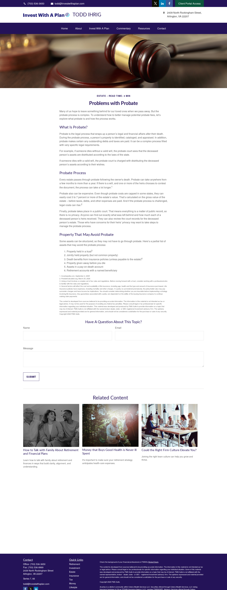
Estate (72, 571)
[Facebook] (169, 3)
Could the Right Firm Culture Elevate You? (169, 450)
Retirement (74, 564)
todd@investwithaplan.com (69, 3)
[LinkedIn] (162, 3)
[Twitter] (155, 3)
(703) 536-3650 (37, 564)
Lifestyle (73, 587)
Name (26, 327)
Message (28, 348)
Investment (74, 567)
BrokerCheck (153, 562)
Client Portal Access (189, 3)
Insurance (74, 575)
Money (72, 583)
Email (118, 327)
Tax (71, 579)
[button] (64, 28)
